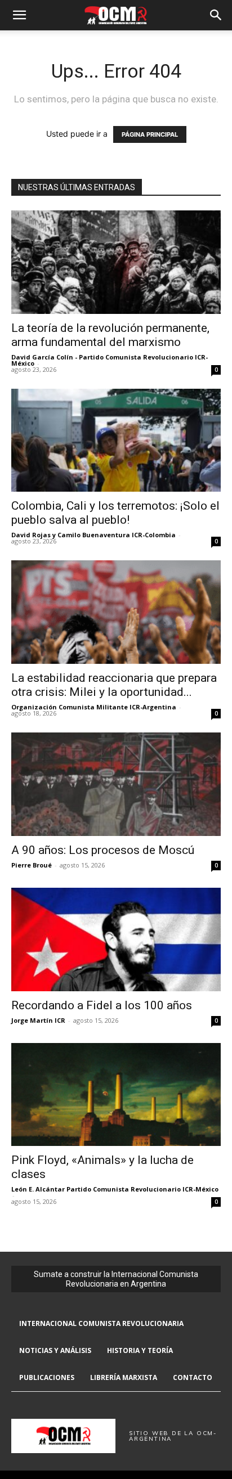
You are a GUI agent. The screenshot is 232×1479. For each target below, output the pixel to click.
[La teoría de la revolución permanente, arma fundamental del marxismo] (116, 262)
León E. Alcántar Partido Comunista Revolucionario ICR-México (114, 1189)
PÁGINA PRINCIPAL (150, 134)
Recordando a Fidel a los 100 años (101, 1005)
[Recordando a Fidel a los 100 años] (116, 939)
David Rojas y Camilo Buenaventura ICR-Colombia (93, 535)
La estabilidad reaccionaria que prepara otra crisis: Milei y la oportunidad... (114, 685)
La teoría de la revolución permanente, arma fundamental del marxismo (110, 335)
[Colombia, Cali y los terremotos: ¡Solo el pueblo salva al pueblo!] (116, 440)
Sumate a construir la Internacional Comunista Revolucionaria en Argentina (116, 1279)
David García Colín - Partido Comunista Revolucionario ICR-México (109, 360)
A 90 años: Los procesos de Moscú (102, 850)
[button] (19, 15)
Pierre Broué (31, 865)
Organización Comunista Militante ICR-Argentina (93, 707)
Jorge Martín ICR (38, 1020)
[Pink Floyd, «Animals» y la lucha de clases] (116, 1095)
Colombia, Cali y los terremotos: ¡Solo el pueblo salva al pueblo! (115, 513)
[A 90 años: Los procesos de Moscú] (116, 784)
